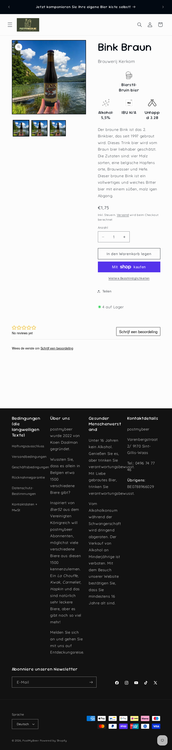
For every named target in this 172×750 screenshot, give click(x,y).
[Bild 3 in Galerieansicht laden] (58, 128)
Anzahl (103, 227)
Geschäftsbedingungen (30, 467)
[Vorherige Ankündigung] (9, 7)
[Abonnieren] (91, 682)
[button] (10, 24)
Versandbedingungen (29, 456)
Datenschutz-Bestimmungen (24, 491)
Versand (123, 215)
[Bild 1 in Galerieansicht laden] (21, 128)
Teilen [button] (107, 291)
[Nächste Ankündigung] (163, 7)
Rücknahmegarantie (28, 477)
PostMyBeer (30, 740)
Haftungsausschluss (28, 446)
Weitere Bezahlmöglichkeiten (128, 278)
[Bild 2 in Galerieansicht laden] (39, 128)
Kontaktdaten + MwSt (24, 507)
